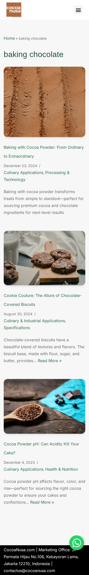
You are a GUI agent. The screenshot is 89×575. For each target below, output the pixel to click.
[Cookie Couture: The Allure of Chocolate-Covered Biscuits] (44, 258)
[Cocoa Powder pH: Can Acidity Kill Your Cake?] (44, 406)
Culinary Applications (23, 172)
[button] (78, 10)
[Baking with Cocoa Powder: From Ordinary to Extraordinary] (44, 102)
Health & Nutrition (61, 469)
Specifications (17, 327)
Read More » (50, 360)
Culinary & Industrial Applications (34, 320)
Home (9, 38)
